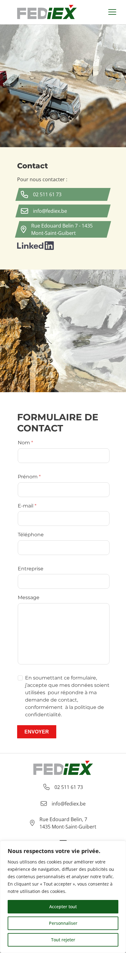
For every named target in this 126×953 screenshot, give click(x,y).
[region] (63, 897)
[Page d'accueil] (47, 12)
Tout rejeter (63, 940)
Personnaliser (63, 923)
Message (28, 597)
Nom (24, 443)
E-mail (25, 506)
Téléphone (31, 535)
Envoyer (36, 731)
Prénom (28, 477)
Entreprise (30, 569)
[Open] (112, 12)
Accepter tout (63, 906)
